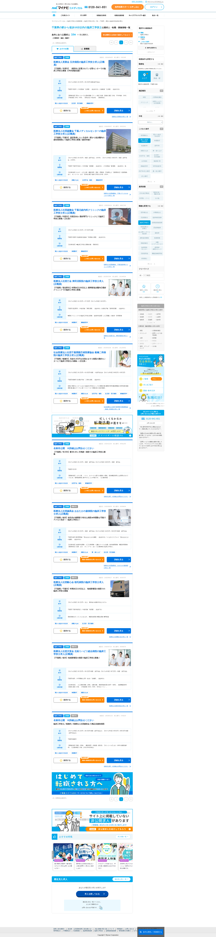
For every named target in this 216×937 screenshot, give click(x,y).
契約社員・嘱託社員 (157, 193)
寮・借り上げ (157, 151)
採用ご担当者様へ (137, 1)
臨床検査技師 (87, 931)
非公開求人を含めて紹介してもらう (116, 35)
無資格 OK (157, 161)
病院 (144, 97)
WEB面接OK (157, 166)
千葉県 (102, 21)
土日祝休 (144, 161)
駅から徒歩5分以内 (157, 135)
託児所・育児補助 (157, 156)
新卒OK (157, 145)
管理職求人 (144, 135)
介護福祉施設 (157, 97)
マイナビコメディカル (58, 21)
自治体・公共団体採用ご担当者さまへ (80, 929)
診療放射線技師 (111, 931)
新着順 (86, 49)
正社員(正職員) (144, 193)
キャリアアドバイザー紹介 (137, 15)
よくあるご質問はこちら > (157, 405)
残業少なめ (144, 151)
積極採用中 (144, 166)
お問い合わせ (129, 929)
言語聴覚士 (77, 931)
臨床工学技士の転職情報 (74, 21)
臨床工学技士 (98, 931)
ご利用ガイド (65, 15)
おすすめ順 (64, 49)
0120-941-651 (96, 7)
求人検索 (83, 15)
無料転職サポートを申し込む (127, 7)
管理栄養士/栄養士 (125, 931)
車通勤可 (157, 140)
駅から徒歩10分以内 (144, 140)
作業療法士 (67, 931)
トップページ (54, 15)
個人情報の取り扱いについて (104, 929)
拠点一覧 (155, 15)
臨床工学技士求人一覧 (91, 21)
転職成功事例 (101, 15)
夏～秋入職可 (157, 171)
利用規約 (120, 929)
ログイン (154, 7)
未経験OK (144, 145)
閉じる (150, 181)
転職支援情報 (119, 15)
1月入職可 (144, 176)
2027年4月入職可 (144, 171)
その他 (157, 198)
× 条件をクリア (151, 52)
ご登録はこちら (155, 379)
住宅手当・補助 (144, 156)
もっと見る (149, 111)
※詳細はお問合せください (74, 448)
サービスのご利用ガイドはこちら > (155, 403)
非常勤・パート (144, 198)
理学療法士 (57, 931)
